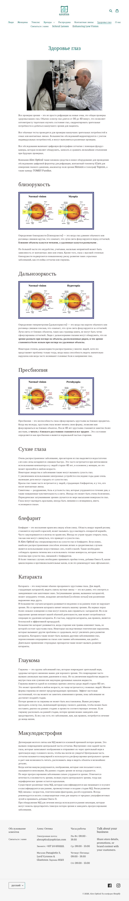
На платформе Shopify (111, 894)
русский (16, 885)
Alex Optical (95, 894)
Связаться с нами (17, 839)
